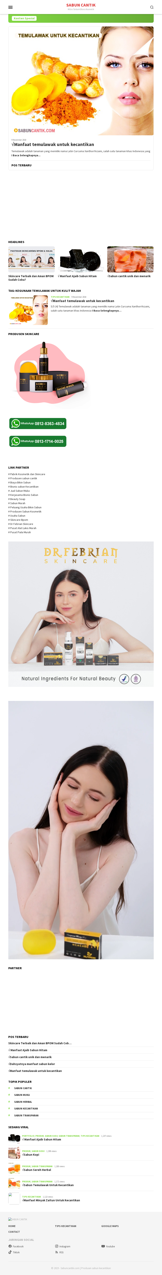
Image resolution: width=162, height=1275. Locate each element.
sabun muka (22, 1095)
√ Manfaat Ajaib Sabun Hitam (77, 276)
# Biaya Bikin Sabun (19, 482)
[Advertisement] (81, 205)
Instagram (64, 1246)
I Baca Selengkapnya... (25, 155)
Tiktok (16, 1252)
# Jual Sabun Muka (19, 490)
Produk (39, 1136)
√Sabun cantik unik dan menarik (129, 276)
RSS (61, 1252)
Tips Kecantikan (60, 297)
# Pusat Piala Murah (19, 532)
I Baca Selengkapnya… (107, 310)
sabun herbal (23, 1102)
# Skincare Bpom (18, 520)
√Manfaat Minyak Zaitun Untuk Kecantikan (51, 1200)
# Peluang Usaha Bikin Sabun (24, 507)
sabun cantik (23, 1088)
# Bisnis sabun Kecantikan (23, 486)
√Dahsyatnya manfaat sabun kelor (31, 1064)
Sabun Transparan (69, 1136)
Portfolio (28, 1136)
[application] (81, 830)
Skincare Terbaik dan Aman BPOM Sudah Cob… (40, 1043)
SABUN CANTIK (81, 5)
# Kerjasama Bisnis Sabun (23, 495)
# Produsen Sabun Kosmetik (25, 511)
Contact (14, 1232)
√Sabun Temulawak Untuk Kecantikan (48, 1185)
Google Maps (110, 1226)
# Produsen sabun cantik (22, 478)
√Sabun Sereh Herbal (36, 1170)
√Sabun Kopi (30, 1154)
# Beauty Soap (17, 499)
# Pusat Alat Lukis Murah (22, 528)
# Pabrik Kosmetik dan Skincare (27, 474)
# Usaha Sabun (17, 515)
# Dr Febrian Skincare (21, 524)
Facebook (18, 1246)
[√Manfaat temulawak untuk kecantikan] (81, 80)
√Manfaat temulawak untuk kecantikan (52, 144)
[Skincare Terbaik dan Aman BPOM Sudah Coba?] (31, 259)
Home (11, 1226)
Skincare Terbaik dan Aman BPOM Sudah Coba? (31, 278)
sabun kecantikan (26, 1108)
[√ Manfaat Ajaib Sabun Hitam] (81, 259)
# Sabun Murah (16, 503)
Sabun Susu (51, 1136)
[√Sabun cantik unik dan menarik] (130, 259)
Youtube (110, 1246)
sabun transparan (26, 1115)
